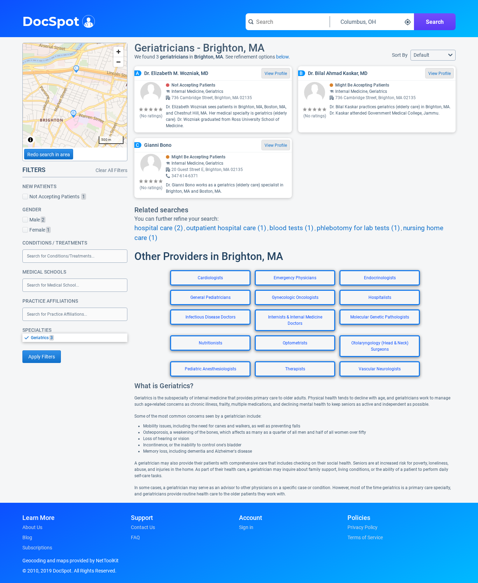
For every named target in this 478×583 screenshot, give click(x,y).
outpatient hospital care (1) (226, 228)
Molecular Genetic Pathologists (379, 317)
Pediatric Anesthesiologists (210, 368)
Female (39, 230)
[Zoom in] (118, 52)
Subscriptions (37, 547)
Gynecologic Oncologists (295, 297)
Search (435, 22)
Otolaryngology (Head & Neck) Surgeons (379, 346)
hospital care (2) (158, 228)
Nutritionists (210, 343)
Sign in (246, 527)
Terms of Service (365, 537)
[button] (433, 55)
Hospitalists (379, 297)
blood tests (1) (291, 228)
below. (283, 57)
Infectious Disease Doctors (210, 317)
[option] (79, 338)
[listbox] (74, 337)
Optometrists (295, 343)
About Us (32, 527)
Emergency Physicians (295, 277)
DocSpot (50, 21)
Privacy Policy (362, 527)
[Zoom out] (118, 62)
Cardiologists (210, 277)
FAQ (135, 537)
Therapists (295, 368)
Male (36, 219)
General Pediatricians (210, 297)
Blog (27, 537)
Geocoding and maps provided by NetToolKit (70, 560)
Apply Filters (41, 356)
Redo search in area (48, 154)
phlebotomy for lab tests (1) (358, 228)
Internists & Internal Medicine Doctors (295, 320)
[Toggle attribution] (30, 140)
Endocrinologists (380, 277)
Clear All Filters (111, 170)
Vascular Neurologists (380, 368)
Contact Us (143, 527)
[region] (75, 95)
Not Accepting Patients (57, 196)
